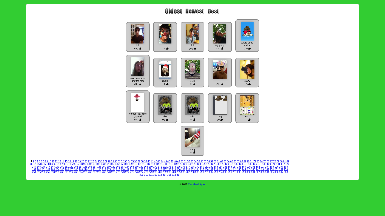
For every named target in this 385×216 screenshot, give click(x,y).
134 (245, 164)
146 (43, 166)
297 (235, 172)
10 (49, 161)
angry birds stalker (247, 44)
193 (262, 166)
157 (95, 166)
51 (185, 161)
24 (96, 161)
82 (287, 161)
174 (174, 166)
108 (126, 164)
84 (35, 164)
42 (155, 161)
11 (53, 161)
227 (165, 169)
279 (151, 172)
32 (122, 161)
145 (39, 166)
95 (71, 164)
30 (115, 161)
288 (193, 172)
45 (165, 161)
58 (208, 161)
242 (235, 169)
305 (272, 172)
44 (162, 161)
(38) (136, 48)
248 (262, 169)
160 (109, 166)
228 (169, 169)
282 (165, 172)
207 (71, 169)
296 (230, 172)
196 (276, 166)
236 (207, 169)
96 (74, 164)
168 (146, 166)
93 (64, 164)
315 (169, 175)
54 (195, 161)
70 (248, 161)
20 (82, 161)
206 (67, 169)
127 (213, 164)
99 (84, 164)
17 (72, 161)
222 (141, 169)
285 (179, 172)
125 (204, 164)
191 (253, 166)
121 (185, 164)
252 (281, 169)
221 (137, 169)
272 (118, 172)
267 (95, 172)
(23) (136, 84)
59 (211, 161)
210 (85, 169)
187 (235, 166)
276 (137, 172)
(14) (136, 119)
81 (284, 161)
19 (79, 161)
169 (151, 166)
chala (165, 81)
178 (193, 166)
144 (34, 166)
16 (69, 161)
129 (222, 164)
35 (132, 161)
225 (155, 169)
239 (221, 169)
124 (199, 164)
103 (103, 164)
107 (121, 164)
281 (160, 172)
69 (244, 161)
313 (160, 175)
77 (271, 161)
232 (188, 169)
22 (89, 161)
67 (238, 161)
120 (180, 164)
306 (276, 172)
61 (218, 161)
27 (106, 161)
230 (179, 169)
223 (146, 169)
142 (283, 164)
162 (118, 166)
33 (125, 161)
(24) (218, 48)
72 (254, 161)
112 (144, 164)
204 (57, 169)
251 (276, 169)
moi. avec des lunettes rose (137, 79)
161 (113, 166)
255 (39, 172)
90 (55, 164)
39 (145, 161)
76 (268, 161)
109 (131, 164)
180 (202, 166)
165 (132, 166)
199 (34, 169)
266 (90, 172)
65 (231, 161)
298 (239, 172)
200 (39, 169)
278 (146, 172)
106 (117, 164)
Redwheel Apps (196, 184)
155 (85, 166)
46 (168, 161)
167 (141, 166)
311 (151, 175)
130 (227, 164)
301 (253, 172)
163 (123, 166)
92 (61, 164)
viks (165, 116)
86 (41, 164)
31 (119, 161)
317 (179, 175)
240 (225, 169)
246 (253, 169)
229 (174, 169)
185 (225, 166)
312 (155, 175)
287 (188, 172)
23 (92, 161)
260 (62, 172)
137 (259, 164)
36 (135, 161)
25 (99, 161)
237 (211, 169)
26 (102, 161)
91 (58, 164)
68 (241, 161)
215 (109, 169)
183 (216, 166)
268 (99, 172)
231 (183, 169)
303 (262, 172)
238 (216, 169)
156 (90, 166)
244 (244, 169)
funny (192, 149)
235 (202, 169)
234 (197, 169)
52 (188, 161)
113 (149, 164)
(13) (164, 84)
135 (250, 164)
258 (53, 172)
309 (141, 175)
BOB (192, 81)
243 (239, 169)
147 (48, 166)
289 (197, 172)
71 (251, 161)
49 (178, 161)
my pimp (219, 45)
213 (99, 169)
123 (194, 164)
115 (158, 164)
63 (225, 161)
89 (51, 164)
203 (53, 169)
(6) (218, 119)
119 (176, 164)
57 (205, 161)
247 (258, 169)
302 (258, 172)
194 (267, 166)
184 (221, 166)
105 (112, 164)
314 (165, 175)
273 (123, 172)
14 (63, 161)
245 (248, 169)
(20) (164, 48)
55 (198, 161)
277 (141, 172)
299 (244, 172)
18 (76, 161)
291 (207, 172)
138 (264, 164)
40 (149, 161)
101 (93, 164)
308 (286, 172)
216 (113, 169)
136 (255, 164)
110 (135, 164)
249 (267, 169)
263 (76, 172)
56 (201, 161)
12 (56, 161)
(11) (246, 119)
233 (193, 169)
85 (38, 164)
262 (71, 172)
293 (216, 172)
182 (211, 166)
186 (230, 166)
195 (272, 166)
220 (132, 169)
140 (273, 164)
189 (244, 166)
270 (109, 172)
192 (258, 166)
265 (85, 172)
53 (192, 161)
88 (48, 164)
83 (31, 164)
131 (231, 164)
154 (81, 166)
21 (86, 161)
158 (99, 166)
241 (230, 169)
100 (89, 164)
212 (95, 169)
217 (118, 169)
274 (127, 172)
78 (274, 161)
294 (221, 172)
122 (190, 164)
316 (174, 175)
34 (129, 161)
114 (153, 164)
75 (264, 161)
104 (107, 164)
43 (158, 161)
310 (146, 175)
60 (215, 161)
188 (239, 166)
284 (174, 172)
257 (48, 172)
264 (81, 172)
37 (139, 161)
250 (272, 169)
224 (151, 169)
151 (67, 166)
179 (197, 166)
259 (57, 172)
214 (104, 169)
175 (179, 166)
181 (207, 166)
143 (287, 164)
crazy (247, 81)
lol (137, 45)
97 (78, 164)
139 (269, 164)
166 (137, 166)
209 (81, 169)
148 (53, 166)
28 (109, 161)
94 (68, 164)
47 (172, 161)
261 (67, 172)
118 (171, 164)
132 (236, 164)
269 (104, 172)
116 (162, 164)
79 (278, 161)
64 (228, 161)
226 (160, 169)
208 (76, 169)
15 (66, 161)
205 (62, 169)
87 (45, 164)
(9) (191, 84)
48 (175, 161)
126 (208, 164)
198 (286, 166)
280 (155, 172)
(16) (218, 84)
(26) (191, 48)
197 (281, 166)
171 (160, 166)
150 (62, 166)
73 (258, 161)
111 (140, 164)
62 (221, 161)
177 (188, 166)
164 (127, 166)
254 (34, 172)
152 (71, 166)
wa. (247, 116)
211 (90, 169)
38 (142, 161)
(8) (164, 119)
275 (132, 172)
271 (113, 172)
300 (248, 172)
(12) (246, 84)
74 (261, 161)
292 (211, 172)
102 (98, 164)
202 (48, 169)
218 (123, 169)
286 (183, 172)
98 (81, 164)
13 (59, 161)
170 (155, 166)
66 (235, 161)
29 (112, 161)
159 (104, 166)
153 (76, 166)
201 (44, 169)
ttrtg (220, 116)
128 (218, 164)
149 (57, 166)
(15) (246, 48)
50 (182, 161)
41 (152, 161)
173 (169, 166)
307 (281, 172)
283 (169, 172)
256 (43, 172)
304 (267, 172)
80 (281, 161)
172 (165, 166)
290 (202, 172)
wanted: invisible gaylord (138, 115)
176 (183, 166)
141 (278, 164)
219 (127, 169)
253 (286, 169)
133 (241, 164)
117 (167, 164)
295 (225, 172)
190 (248, 166)
